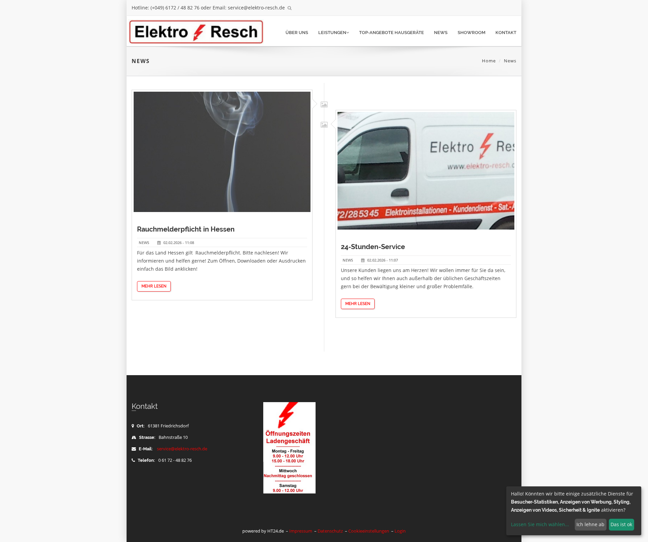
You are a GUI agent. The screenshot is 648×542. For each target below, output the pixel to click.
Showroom (471, 32)
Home (489, 61)
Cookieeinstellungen (368, 531)
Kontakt (505, 32)
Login (400, 531)
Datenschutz (330, 531)
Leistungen (332, 32)
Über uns (297, 32)
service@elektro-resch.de (182, 449)
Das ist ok (621, 524)
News (441, 32)
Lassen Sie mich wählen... (540, 524)
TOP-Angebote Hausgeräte (391, 32)
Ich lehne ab (590, 524)
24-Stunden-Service (373, 247)
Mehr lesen (153, 286)
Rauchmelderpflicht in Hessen (186, 229)
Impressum (300, 531)
